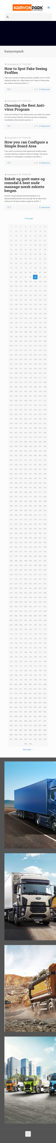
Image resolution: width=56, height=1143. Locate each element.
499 (20, 510)
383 (40, 442)
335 (40, 414)
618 (16, 579)
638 (35, 588)
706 (16, 629)
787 (20, 675)
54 (35, 254)
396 (25, 451)
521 (11, 524)
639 (40, 588)
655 (40, 597)
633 (11, 588)
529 (11, 529)
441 (11, 478)
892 (25, 735)
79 (40, 268)
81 (11, 272)
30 (35, 240)
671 (40, 607)
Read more (46, 89)
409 (11, 460)
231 (40, 355)
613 (30, 574)
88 (45, 272)
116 (25, 291)
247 (40, 364)
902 (35, 739)
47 (40, 250)
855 (40, 712)
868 (25, 721)
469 (30, 492)
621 (30, 579)
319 (40, 405)
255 (40, 369)
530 (16, 529)
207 (40, 341)
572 (25, 552)
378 (16, 442)
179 (20, 327)
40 (45, 245)
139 (20, 304)
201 (11, 341)
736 (44, 643)
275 (20, 382)
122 (16, 295)
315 (20, 405)
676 (25, 611)
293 (30, 391)
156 (25, 314)
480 (44, 497)
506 (16, 515)
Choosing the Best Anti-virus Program (24, 107)
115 (20, 291)
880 (44, 726)
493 (30, 506)
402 (16, 455)
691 (20, 620)
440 (44, 474)
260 (25, 373)
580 (25, 556)
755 (20, 657)
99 (21, 282)
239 (40, 359)
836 (25, 703)
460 (25, 488)
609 (11, 574)
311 (40, 401)
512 (44, 515)
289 (11, 391)
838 (35, 703)
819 (20, 693)
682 (16, 616)
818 (16, 693)
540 (25, 533)
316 (25, 405)
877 (30, 726)
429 (30, 469)
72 (45, 263)
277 (30, 382)
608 (44, 570)
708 (25, 629)
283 (20, 387)
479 (40, 497)
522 (16, 524)
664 (44, 602)
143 (40, 304)
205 (30, 341)
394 (16, 451)
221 (30, 350)
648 (44, 593)
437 (30, 474)
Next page (27, 749)
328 (44, 410)
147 (20, 309)
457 (11, 488)
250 (16, 369)
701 (30, 625)
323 (20, 410)
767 (40, 661)
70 (35, 263)
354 (16, 428)
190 (35, 332)
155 (20, 314)
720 (44, 634)
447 (40, 478)
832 (44, 698)
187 (20, 332)
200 (44, 336)
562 (16, 547)
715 (20, 634)
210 (16, 346)
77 (30, 268)
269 (30, 378)
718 (35, 634)
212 (25, 346)
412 (25, 460)
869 (30, 721)
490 (16, 506)
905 (25, 744)
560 (44, 542)
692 (25, 620)
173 (30, 323)
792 (44, 675)
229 (30, 355)
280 (44, 382)
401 (11, 455)
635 (20, 588)
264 (44, 373)
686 (35, 616)
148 (25, 309)
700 (25, 625)
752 (44, 652)
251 (20, 369)
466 (16, 492)
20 (26, 236)
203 (20, 341)
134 (35, 300)
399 (40, 451)
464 (44, 488)
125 (30, 295)
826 (16, 698)
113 (11, 291)
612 (25, 574)
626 (16, 584)
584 (44, 556)
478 (35, 497)
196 (25, 336)
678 (35, 611)
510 (35, 515)
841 (11, 707)
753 (11, 657)
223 (40, 350)
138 (16, 304)
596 (25, 565)
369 (11, 437)
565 (30, 547)
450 (16, 483)
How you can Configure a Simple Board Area (26, 144)
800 (44, 680)
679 (40, 611)
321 (11, 410)
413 (30, 460)
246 (35, 364)
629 (30, 584)
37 (30, 245)
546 (16, 538)
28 (26, 240)
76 (26, 268)
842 (16, 707)
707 (20, 629)
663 (40, 602)
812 (25, 689)
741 (30, 648)
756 (25, 657)
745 (11, 652)
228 (25, 355)
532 (25, 529)
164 (25, 318)
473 (11, 497)
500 (25, 510)
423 (40, 465)
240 (44, 359)
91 (21, 277)
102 (35, 282)
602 (16, 570)
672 (44, 607)
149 (30, 309)
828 (25, 698)
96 (45, 277)
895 (40, 735)
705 (11, 629)
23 (40, 236)
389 (30, 446)
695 (40, 620)
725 (30, 639)
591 (40, 561)
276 (25, 382)
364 (25, 433)
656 (44, 597)
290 (16, 391)
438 (35, 474)
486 (35, 501)
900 (25, 739)
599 (40, 565)
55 (40, 254)
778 (16, 671)
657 (11, 602)
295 (40, 391)
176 (44, 323)
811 (20, 689)
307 (20, 401)
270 (35, 378)
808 (44, 684)
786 (16, 675)
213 (30, 346)
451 (20, 483)
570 (16, 552)
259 (20, 373)
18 (16, 236)
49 (11, 254)
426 (16, 469)
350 (35, 423)
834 (16, 703)
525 (30, 524)
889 (11, 735)
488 (44, 501)
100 (25, 282)
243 (20, 364)
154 (16, 314)
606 (35, 570)
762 (16, 661)
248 (44, 364)
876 (25, 726)
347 (20, 423)
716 (25, 634)
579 (20, 556)
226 (16, 355)
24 (45, 236)
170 (16, 323)
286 (35, 387)
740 (25, 648)
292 (25, 391)
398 (35, 451)
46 (35, 250)
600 (44, 565)
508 (25, 515)
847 (40, 707)
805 (30, 684)
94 (35, 277)
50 (16, 254)
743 (40, 648)
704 (44, 625)
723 (20, 639)
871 (40, 721)
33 (11, 245)
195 (20, 336)
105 (11, 286)
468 (25, 492)
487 (40, 501)
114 (16, 291)
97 (11, 282)
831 (40, 698)
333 (30, 414)
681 (11, 616)
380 (25, 442)
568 (44, 547)
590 (35, 561)
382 (35, 442)
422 (35, 465)
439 (40, 474)
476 (25, 497)
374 (35, 437)
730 (16, 643)
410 (16, 460)
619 (20, 579)
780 (25, 671)
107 (20, 286)
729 (11, 643)
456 (44, 483)
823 (40, 693)
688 (44, 616)
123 (20, 295)
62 (35, 259)
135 (40, 300)
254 (35, 369)
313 (11, 405)
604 (25, 570)
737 (11, 648)
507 (20, 515)
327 (40, 410)
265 (11, 378)
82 (16, 272)
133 (30, 300)
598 (35, 565)
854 (35, 712)
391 (40, 446)
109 (30, 286)
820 (25, 693)
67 (21, 263)
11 (21, 231)
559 (40, 542)
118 (35, 291)
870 (35, 721)
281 (11, 387)
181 (30, 327)
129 (11, 300)
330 (16, 414)
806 (35, 684)
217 (11, 350)
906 (30, 744)
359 (40, 428)
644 (25, 593)
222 (35, 350)
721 (11, 639)
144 (44, 304)
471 (40, 492)
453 (30, 483)
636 (25, 588)
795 (20, 680)
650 (16, 597)
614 (35, 574)
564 (25, 547)
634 (16, 588)
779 (20, 671)
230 (35, 355)
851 (20, 712)
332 (25, 414)
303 (40, 396)
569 (11, 552)
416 (44, 460)
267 (20, 378)
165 (30, 318)
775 (40, 666)
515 (20, 520)
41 (11, 250)
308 (25, 401)
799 (40, 680)
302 (35, 396)
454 (35, 483)
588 (25, 561)
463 (40, 488)
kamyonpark (12, 64)
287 (40, 387)
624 (44, 579)
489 (11, 506)
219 (20, 350)
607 (40, 570)
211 (20, 346)
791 (40, 675)
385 (11, 446)
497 (11, 510)
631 (40, 584)
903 (40, 739)
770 (16, 666)
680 (44, 611)
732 (25, 643)
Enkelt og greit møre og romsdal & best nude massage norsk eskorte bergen (24, 184)
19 (21, 236)
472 (44, 492)
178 (16, 327)
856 (44, 712)
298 (16, 396)
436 (25, 474)
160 (44, 314)
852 (25, 712)
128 (44, 295)
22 (35, 236)
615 (40, 574)
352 (44, 423)
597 (30, 565)
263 (40, 373)
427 (20, 469)
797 (30, 680)
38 (35, 245)
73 (11, 268)
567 (40, 547)
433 (11, 474)
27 (21, 240)
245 (30, 364)
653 (30, 597)
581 (30, 556)
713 (11, 634)
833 (11, 703)
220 (25, 350)
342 (35, 419)
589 (30, 561)
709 (30, 629)
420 (25, 465)
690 (16, 620)
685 (30, 616)
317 (30, 405)
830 (35, 698)
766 (35, 661)
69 (30, 263)
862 (35, 716)
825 (11, 698)
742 (35, 648)
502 (35, 510)
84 (26, 272)
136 (44, 300)
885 (30, 730)
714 (16, 634)
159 (40, 314)
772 (25, 666)
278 (35, 382)
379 (20, 442)
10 (16, 231)
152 (44, 309)
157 (30, 314)
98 (16, 282)
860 (25, 716)
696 (44, 620)
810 (16, 689)
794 (16, 680)
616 (44, 574)
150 (35, 309)
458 (16, 488)
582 (35, 556)
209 (11, 346)
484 (25, 501)
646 (35, 593)
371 (20, 437)
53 (30, 254)
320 (44, 405)
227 (20, 355)
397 (30, 451)
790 (35, 675)
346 (16, 423)
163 (20, 318)
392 (44, 446)
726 (35, 639)
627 (20, 584)
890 (16, 735)
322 (16, 410)
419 (20, 465)
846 (35, 707)
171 (20, 323)
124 (25, 295)
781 (30, 671)
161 (11, 318)
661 (30, 602)
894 (35, 735)
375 (40, 437)
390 (35, 446)
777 (11, 671)
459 (20, 488)
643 (20, 593)
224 (44, 350)
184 (44, 327)
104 (44, 282)
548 (25, 538)
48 (45, 250)
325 (30, 410)
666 (16, 607)
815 (40, 689)
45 (30, 250)
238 (35, 359)
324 (25, 410)
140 (25, 304)
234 (16, 359)
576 (44, 552)
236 (25, 359)
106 (16, 286)
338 (16, 419)
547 (20, 538)
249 (11, 369)
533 (30, 529)
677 (30, 611)
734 (35, 643)
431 (40, 469)
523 (20, 524)
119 (40, 291)
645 (30, 593)
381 (30, 442)
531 (20, 529)
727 (40, 639)
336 (44, 414)
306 (16, 401)
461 (30, 488)
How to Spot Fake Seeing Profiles (25, 70)
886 (35, 730)
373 (30, 437)
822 (35, 693)
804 (25, 684)
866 (16, 721)
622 (35, 579)
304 (44, 396)
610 (16, 574)
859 (20, 716)
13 (30, 231)
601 (11, 570)
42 (16, 250)
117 (30, 291)
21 (30, 236)
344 (44, 419)
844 (25, 707)
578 (16, 556)
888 (44, 730)
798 (35, 680)
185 (11, 332)
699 (20, 625)
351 (40, 423)
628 (25, 584)
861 (30, 716)
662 (35, 602)
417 (11, 465)
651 (20, 597)
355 (20, 428)
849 (11, 712)
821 (30, 693)
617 (11, 579)
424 (44, 465)
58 (16, 259)
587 (20, 561)
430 (35, 469)
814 (35, 689)
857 (11, 716)
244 (25, 364)
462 (35, 488)
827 (20, 698)
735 (40, 643)
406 (35, 455)
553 (11, 542)
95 (40, 277)
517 (30, 520)
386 (16, 446)
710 (35, 629)
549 (30, 538)
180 (25, 327)
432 (44, 469)
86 (35, 272)
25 (11, 240)
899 (20, 739)
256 (44, 369)
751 (40, 652)
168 (44, 318)
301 (30, 396)
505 (11, 515)
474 (16, 497)
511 (40, 515)
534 (35, 529)
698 (16, 625)
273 (11, 382)
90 (16, 277)
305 (11, 401)
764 (25, 661)
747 (20, 652)
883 (20, 730)
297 (11, 396)
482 (16, 501)
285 (30, 387)
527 (40, 524)
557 (30, 542)
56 (45, 254)
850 (16, 712)
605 (30, 570)
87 (40, 272)
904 (44, 739)
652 (25, 597)
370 (16, 437)
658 (16, 602)
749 (30, 652)
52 (26, 254)
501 (30, 510)
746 (16, 652)
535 (40, 529)
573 (30, 552)
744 (44, 648)
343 (40, 419)
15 (40, 231)
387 (20, 446)
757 (30, 657)
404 (25, 455)
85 (30, 272)
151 (40, 309)
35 (21, 245)
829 (30, 698)
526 (35, 524)
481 (11, 501)
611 (20, 574)
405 (30, 455)
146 (16, 309)
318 (35, 405)
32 (45, 240)
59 (21, 259)
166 (35, 318)
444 (25, 478)
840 (44, 703)
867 (20, 721)
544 (44, 533)
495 (40, 506)
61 (30, 259)
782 (35, 671)
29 (30, 240)
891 (20, 735)
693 (30, 620)
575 (40, 552)
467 (20, 492)
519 (40, 520)
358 (35, 428)
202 (16, 341)
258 (16, 373)
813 (30, 689)
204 (25, 341)
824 (44, 693)
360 (44, 428)
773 (30, 666)
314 (16, 405)
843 (20, 707)
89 (11, 277)
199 (40, 336)
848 (44, 707)
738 (16, 648)
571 (20, 552)
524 (25, 524)
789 (30, 675)
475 (20, 497)
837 (30, 703)
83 (21, 272)
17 (11, 236)
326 (35, 410)
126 (35, 295)
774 (35, 666)
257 (11, 373)
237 (30, 359)
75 (21, 268)
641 (11, 593)
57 (11, 259)
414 (35, 460)
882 (16, 730)
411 (20, 460)
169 (11, 323)
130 (16, 300)
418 (16, 465)
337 (11, 419)
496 (44, 506)
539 (20, 533)
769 (11, 666)
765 (30, 661)
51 (21, 254)
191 (40, 332)
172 (25, 323)
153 (11, 314)
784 (44, 671)
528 (44, 524)
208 (44, 341)
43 (21, 250)
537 (11, 533)
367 (40, 433)
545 (11, 538)
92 (26, 277)
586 (16, 561)
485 (30, 501)
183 (40, 327)
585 (11, 561)
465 (11, 492)
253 (30, 369)
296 (44, 391)
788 (25, 675)
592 (44, 561)
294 (35, 391)
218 (16, 350)
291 (20, 391)
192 (44, 332)
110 (35, 286)
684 (25, 616)
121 (11, 295)
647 (40, 593)
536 (44, 529)
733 (30, 643)
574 (35, 552)
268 (25, 378)
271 (40, 378)
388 (25, 446)
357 (30, 428)
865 (11, 721)
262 (35, 373)
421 (30, 465)
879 (40, 726)
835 (20, 703)
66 (16, 263)
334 (35, 414)
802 (16, 684)
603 (20, 570)
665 (11, 607)
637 (30, 588)
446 (35, 478)
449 (11, 483)
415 (40, 460)
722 (16, 639)
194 (16, 336)
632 (44, 584)
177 (11, 327)
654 (35, 597)
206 (35, 341)
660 (25, 602)
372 (25, 437)
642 (16, 593)
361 (11, 433)
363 (20, 433)
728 (44, 639)
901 (30, 739)
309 (30, 401)
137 (11, 304)
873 (11, 726)
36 (26, 245)
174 (35, 323)
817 (11, 693)
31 (40, 240)
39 (40, 245)
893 (30, 735)
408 (44, 455)
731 (20, 643)
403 (20, 455)
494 (35, 506)
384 (44, 442)
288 (44, 387)
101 (30, 282)
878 (35, 726)
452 (25, 483)
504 (44, 510)
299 (20, 396)
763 (20, 661)
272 (44, 378)
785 (11, 675)
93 (30, 277)
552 (44, 538)
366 (35, 433)
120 (44, 291)
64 (45, 259)
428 (25, 469)
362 (16, 433)
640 (44, 588)
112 (44, 286)
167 (40, 318)
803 (20, 684)
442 (16, 478)
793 (11, 680)
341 (30, 419)
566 (35, 547)
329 (11, 414)
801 (11, 684)
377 (11, 442)
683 (20, 616)
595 (20, 565)
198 (35, 336)
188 (25, 332)
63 (40, 259)
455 (40, 483)
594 (16, 565)
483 (20, 501)
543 (40, 533)
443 (20, 478)
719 (40, 634)
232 (44, 355)
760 (44, 657)
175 (40, 323)
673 (11, 611)
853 (30, 712)
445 (30, 478)
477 (30, 497)
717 (30, 634)
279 (40, 382)
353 (11, 428)
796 (25, 680)
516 (25, 520)
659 (20, 602)
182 (35, 327)
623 (40, 579)
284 (25, 387)
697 (11, 625)
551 (40, 538)
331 (20, 414)
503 (40, 510)
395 (20, 451)
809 (11, 689)
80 (45, 268)
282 (16, 387)
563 (20, 547)
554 (16, 542)
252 (25, 369)
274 (16, 382)
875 (20, 726)
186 (16, 332)
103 (40, 282)
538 (16, 533)
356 (25, 428)
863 (40, 716)
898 (16, 739)
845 (30, 707)
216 (44, 346)
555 (20, 542)
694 (35, 620)
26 (16, 240)
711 (40, 629)
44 (26, 250)
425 (11, 469)
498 (16, 510)
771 (20, 666)
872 (44, 721)
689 (11, 620)
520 (44, 520)
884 (25, 730)
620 (25, 579)
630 (35, 584)
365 (30, 433)
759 (40, 657)
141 (30, 304)
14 (35, 231)
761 (11, 661)
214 (35, 346)
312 (44, 401)
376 (44, 437)
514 (16, 520)
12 (26, 231)
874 (16, 726)
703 (40, 625)
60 (26, 259)
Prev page (29, 218)
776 (44, 666)
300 (25, 396)
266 (16, 378)
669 (30, 607)
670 (35, 607)
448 (44, 478)
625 (11, 584)
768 (44, 661)
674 (16, 611)
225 (11, 355)
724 (25, 639)
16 (45, 231)
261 (30, 373)
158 (35, 314)
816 (44, 689)
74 (16, 268)
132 (25, 300)
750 (35, 652)
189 (30, 332)
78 (35, 268)
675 (20, 611)
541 (30, 533)
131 (20, 300)
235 (20, 359)
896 (44, 735)
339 (20, 419)
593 (11, 565)
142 (35, 304)
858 (16, 716)
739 (20, 648)
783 (40, 671)
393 (11, 451)
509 (30, 515)
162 (16, 318)
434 (16, 474)
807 (40, 684)
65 (11, 263)
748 (25, 652)
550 (35, 538)
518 (35, 520)
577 (11, 556)
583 (40, 556)
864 (44, 716)
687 (40, 616)
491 (20, 506)
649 (11, 597)
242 (16, 364)
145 (11, 309)
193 (11, 336)
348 (25, 423)
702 (35, 625)
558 (35, 542)
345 (11, 423)
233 (11, 359)
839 (40, 703)
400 (44, 451)
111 (40, 286)
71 (40, 263)
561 (11, 547)
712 (44, 629)
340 (25, 419)
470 (35, 492)
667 (20, 607)
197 (30, 336)
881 (11, 730)
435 (20, 474)
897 (11, 739)
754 (16, 657)
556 (25, 542)
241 (11, 364)
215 (40, 346)
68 (26, 263)
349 (30, 423)
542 (35, 533)
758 (35, 657)
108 (25, 286)
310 (35, 401)
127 (40, 295)
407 (40, 455)
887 (40, 730)
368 (44, 433)
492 (25, 506)
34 (16, 245)
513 (11, 520)
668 (25, 607)
